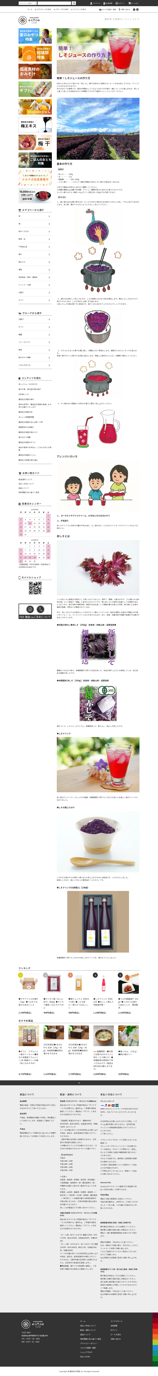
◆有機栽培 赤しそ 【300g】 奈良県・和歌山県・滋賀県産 (83, 680)
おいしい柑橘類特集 (26, 417)
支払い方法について (88, 1325)
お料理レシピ (24, 394)
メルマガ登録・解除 (109, 9)
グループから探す (62, 9)
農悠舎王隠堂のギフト (27, 442)
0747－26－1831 (33, 1338)
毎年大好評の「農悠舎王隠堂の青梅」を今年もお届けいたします (35, 405)
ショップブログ (86, 1352)
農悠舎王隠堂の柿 (25, 412)
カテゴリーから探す (44, 9)
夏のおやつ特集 (25, 437)
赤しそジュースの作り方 (28, 384)
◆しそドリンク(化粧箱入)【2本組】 (73, 887)
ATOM (87, 1356)
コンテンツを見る (79, 9)
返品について (85, 1334)
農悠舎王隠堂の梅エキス (28, 432)
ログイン (121, 3)
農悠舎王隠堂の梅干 (26, 399)
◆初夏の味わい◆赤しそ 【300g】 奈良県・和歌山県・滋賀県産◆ (86, 624)
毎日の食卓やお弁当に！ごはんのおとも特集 (35, 448)
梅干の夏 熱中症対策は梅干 (30, 389)
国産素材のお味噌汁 (26, 427)
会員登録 (109, 3)
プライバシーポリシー (89, 1343)
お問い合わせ (125, 9)
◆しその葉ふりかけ (66, 807)
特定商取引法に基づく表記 (90, 1339)
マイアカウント (116, 1321)
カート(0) (134, 3)
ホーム (30, 9)
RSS (81, 1356)
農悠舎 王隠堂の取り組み (28, 460)
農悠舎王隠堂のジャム (27, 455)
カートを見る (115, 1334)
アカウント (97, 3)
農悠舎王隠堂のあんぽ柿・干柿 (31, 422)
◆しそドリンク (64, 733)
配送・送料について (88, 1330)
